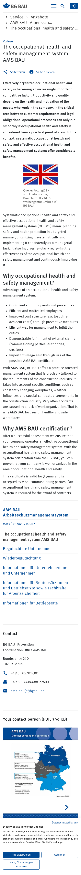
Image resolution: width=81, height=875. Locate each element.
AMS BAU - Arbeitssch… (31, 23)
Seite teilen (17, 72)
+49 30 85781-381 (25, 673)
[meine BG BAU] (74, 6)
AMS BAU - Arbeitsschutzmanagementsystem (35, 512)
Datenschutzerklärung (65, 822)
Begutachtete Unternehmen (28, 549)
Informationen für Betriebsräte (30, 603)
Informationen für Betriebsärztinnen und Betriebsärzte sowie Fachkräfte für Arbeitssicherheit (35, 588)
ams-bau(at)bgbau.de (27, 691)
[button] (9, 41)
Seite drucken (45, 72)
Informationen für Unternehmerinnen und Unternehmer (36, 570)
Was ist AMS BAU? (19, 524)
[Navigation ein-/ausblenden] (53, 6)
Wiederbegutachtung (22, 558)
